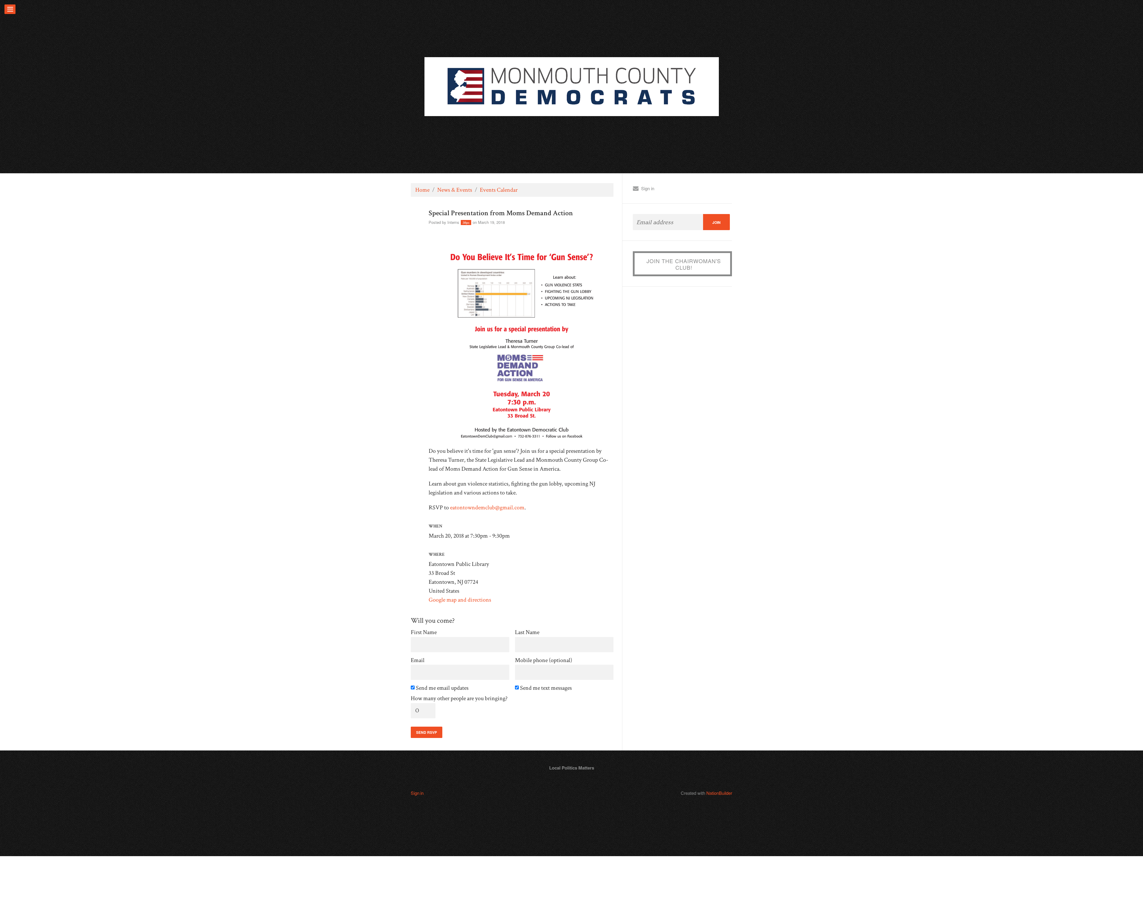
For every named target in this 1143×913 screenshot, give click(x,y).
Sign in (647, 188)
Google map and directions (460, 600)
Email (417, 660)
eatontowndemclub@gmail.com (487, 507)
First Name (424, 632)
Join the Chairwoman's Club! (684, 264)
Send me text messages (546, 688)
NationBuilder (719, 793)
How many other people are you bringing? (459, 698)
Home (422, 190)
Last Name (527, 632)
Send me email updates (443, 688)
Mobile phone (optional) (543, 660)
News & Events (454, 190)
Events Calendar (499, 190)
